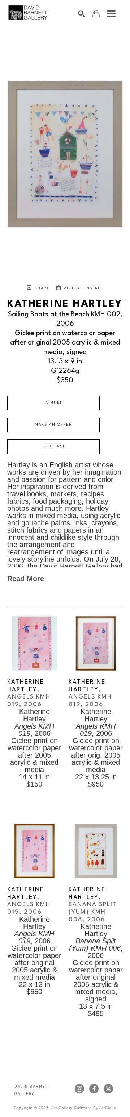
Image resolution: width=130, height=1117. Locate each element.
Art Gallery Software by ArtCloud (84, 1108)
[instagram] (79, 1088)
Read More (25, 579)
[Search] (81, 13)
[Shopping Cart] (96, 13)
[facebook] (94, 1088)
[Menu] (111, 13)
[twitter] (108, 1088)
